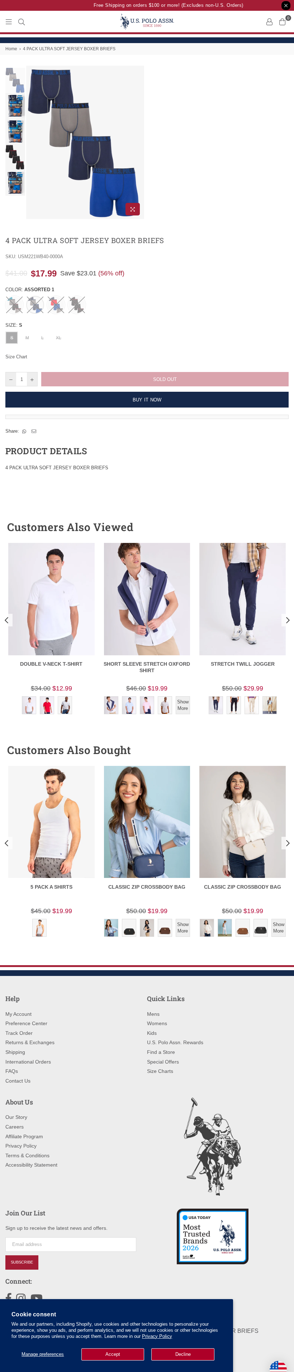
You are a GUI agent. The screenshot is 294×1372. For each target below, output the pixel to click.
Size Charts (160, 1071)
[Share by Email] (34, 431)
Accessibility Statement (31, 1165)
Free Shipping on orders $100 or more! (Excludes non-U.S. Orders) (163, 5)
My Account (18, 1014)
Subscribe (22, 1262)
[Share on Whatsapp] (24, 431)
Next (138, 142)
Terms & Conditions (27, 1155)
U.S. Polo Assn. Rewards (175, 1042)
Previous (32, 142)
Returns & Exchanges (29, 1042)
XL (58, 337)
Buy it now (147, 400)
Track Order (19, 1033)
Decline (183, 1354)
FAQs (11, 1071)
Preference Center (26, 1023)
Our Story (16, 1117)
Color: (29, 289)
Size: (13, 325)
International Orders (28, 1062)
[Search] (21, 21)
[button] (270, 527)
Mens (153, 1014)
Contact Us (17, 1081)
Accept (112, 1354)
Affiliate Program (24, 1136)
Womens (157, 1023)
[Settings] (269, 21)
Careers (14, 1127)
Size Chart (16, 356)
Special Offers (163, 1062)
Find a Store (161, 1052)
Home (11, 48)
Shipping (15, 1052)
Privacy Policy (157, 1336)
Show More (183, 705)
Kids (152, 1033)
